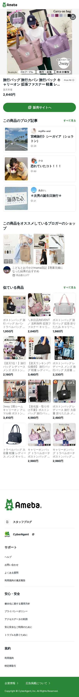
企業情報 (10, 683)
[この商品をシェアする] (73, 17)
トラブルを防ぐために (16, 634)
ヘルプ (8, 556)
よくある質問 (11, 572)
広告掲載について (36, 683)
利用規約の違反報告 (15, 580)
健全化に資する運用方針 (17, 603)
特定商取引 (10, 665)
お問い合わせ (11, 564)
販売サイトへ (42, 107)
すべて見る (69, 120)
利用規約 (9, 657)
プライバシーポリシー (16, 611)
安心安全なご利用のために (18, 627)
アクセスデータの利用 (16, 619)
